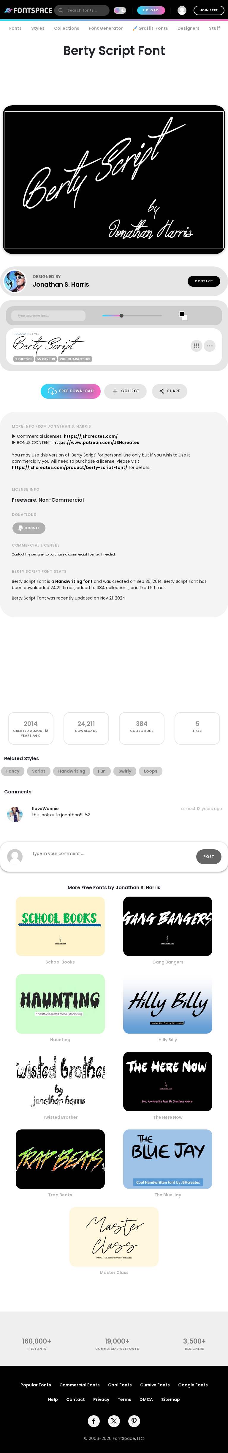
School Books (60, 962)
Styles (38, 28)
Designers (189, 28)
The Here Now (168, 1117)
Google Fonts (193, 1385)
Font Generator (106, 28)
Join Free (209, 10)
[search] (82, 10)
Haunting (60, 1040)
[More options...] (210, 346)
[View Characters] (196, 346)
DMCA (146, 1399)
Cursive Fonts (155, 1385)
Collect (130, 390)
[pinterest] (134, 1421)
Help (53, 1399)
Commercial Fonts (79, 1385)
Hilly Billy (168, 1040)
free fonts (37, 1349)
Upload (151, 10)
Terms (124, 1399)
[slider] (122, 316)
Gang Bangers (167, 962)
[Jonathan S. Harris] (18, 281)
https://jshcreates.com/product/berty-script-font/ (69, 467)
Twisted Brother (60, 1117)
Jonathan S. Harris (61, 284)
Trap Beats (60, 1195)
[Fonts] (28, 10)
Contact (204, 281)
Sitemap (170, 1399)
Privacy (101, 1399)
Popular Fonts (35, 1385)
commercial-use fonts (117, 1349)
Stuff (214, 28)
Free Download (76, 390)
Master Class (114, 1272)
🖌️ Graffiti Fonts (150, 28)
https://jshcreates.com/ (91, 436)
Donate (32, 528)
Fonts (15, 28)
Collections (66, 28)
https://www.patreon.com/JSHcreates (96, 442)
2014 (31, 723)
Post (208, 856)
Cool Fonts (120, 1385)
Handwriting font (74, 581)
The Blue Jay (167, 1195)
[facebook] (94, 1421)
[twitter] (114, 1421)
